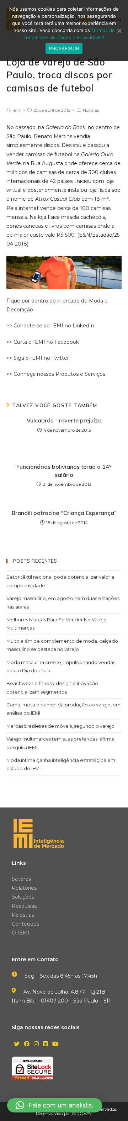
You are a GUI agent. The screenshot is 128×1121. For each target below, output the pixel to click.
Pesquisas (24, 906)
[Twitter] (17, 1044)
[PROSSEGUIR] (119, 30)
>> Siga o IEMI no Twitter (37, 358)
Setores (21, 879)
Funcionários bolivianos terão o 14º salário (64, 470)
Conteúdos (25, 924)
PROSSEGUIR (64, 48)
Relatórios (24, 888)
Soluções (23, 897)
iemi (16, 110)
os (102, 374)
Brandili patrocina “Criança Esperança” (64, 512)
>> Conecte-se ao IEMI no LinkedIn (50, 325)
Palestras (23, 915)
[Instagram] (36, 1044)
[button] (54, 1105)
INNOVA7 (81, 1113)
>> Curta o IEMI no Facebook (42, 342)
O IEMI (21, 933)
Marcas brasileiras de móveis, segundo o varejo (60, 726)
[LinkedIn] (45, 1044)
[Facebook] (27, 1044)
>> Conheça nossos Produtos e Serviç (53, 374)
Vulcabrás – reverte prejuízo (64, 420)
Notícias (91, 110)
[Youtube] (55, 1044)
